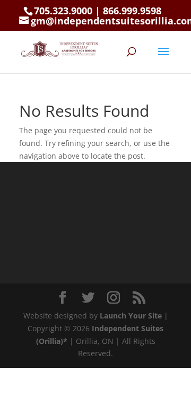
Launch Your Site (131, 315)
